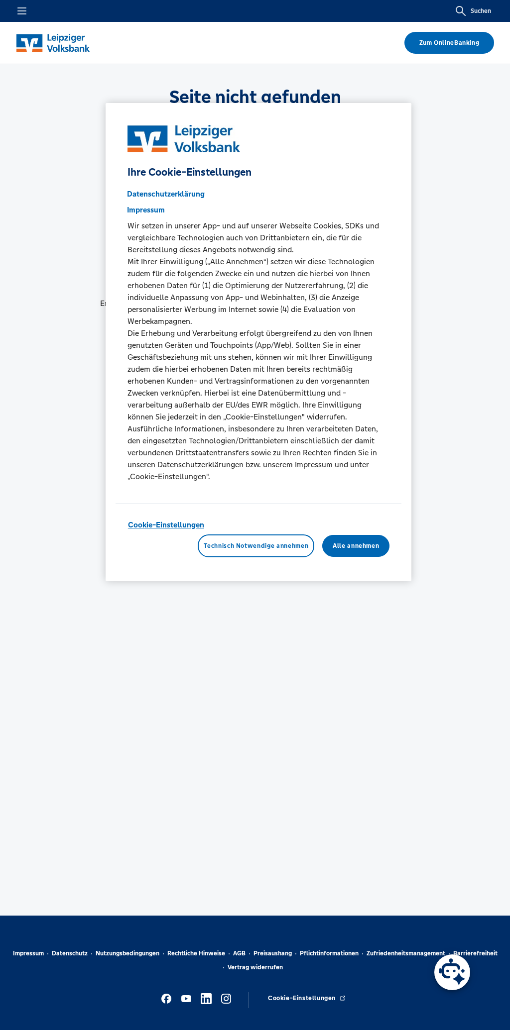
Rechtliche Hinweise (196, 953)
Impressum (28, 953)
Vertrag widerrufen (255, 967)
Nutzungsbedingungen (127, 953)
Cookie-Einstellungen (166, 524)
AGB (239, 953)
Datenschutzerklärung (166, 194)
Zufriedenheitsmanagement (406, 953)
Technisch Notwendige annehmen (256, 546)
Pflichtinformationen (329, 953)
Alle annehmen (356, 546)
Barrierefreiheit (475, 953)
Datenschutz (70, 953)
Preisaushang (273, 953)
